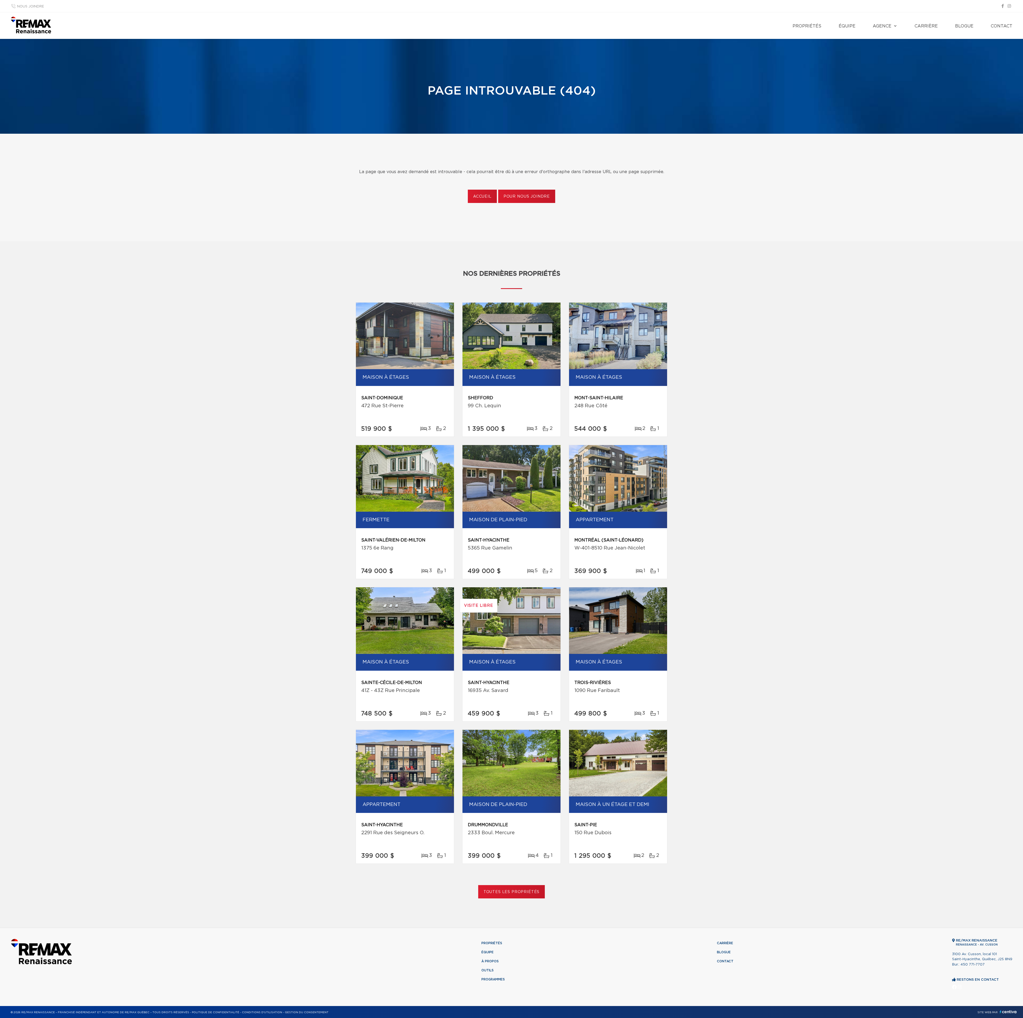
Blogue (964, 26)
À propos (490, 961)
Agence (882, 26)
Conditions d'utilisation (262, 1012)
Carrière (926, 26)
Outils (487, 970)
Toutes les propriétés (512, 892)
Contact (1001, 26)
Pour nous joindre (527, 196)
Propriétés (807, 26)
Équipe (847, 26)
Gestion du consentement (306, 1012)
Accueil (482, 196)
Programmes (493, 979)
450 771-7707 (972, 964)
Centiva (1008, 1011)
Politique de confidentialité (215, 1012)
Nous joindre (30, 6)
